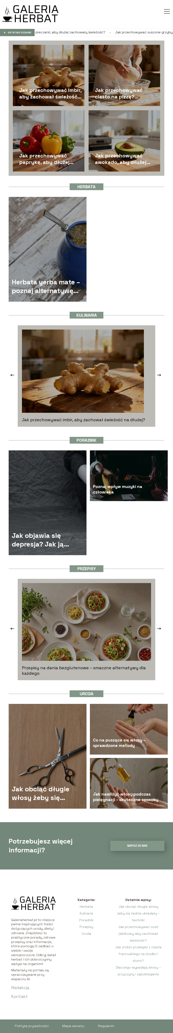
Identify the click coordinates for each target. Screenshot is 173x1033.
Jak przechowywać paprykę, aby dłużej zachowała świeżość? (45, 158)
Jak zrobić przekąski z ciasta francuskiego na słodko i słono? (138, 954)
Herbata (86, 186)
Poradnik (86, 440)
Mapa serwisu (73, 1026)
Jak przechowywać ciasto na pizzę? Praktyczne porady (119, 93)
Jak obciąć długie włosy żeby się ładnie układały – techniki (40, 793)
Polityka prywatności (32, 1026)
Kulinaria (86, 315)
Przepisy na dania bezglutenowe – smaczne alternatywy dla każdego (84, 670)
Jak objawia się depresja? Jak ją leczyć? (38, 540)
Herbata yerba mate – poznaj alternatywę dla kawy (46, 286)
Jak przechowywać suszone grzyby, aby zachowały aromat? (110, 32)
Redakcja (20, 987)
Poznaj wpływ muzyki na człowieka (117, 489)
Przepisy (86, 568)
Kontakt (19, 996)
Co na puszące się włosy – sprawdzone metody (119, 742)
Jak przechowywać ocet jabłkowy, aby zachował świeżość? (138, 934)
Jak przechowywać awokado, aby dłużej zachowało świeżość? (121, 158)
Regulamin (106, 1026)
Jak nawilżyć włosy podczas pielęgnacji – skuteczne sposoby (125, 796)
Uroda (86, 693)
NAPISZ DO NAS (137, 846)
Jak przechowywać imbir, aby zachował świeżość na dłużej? (50, 93)
